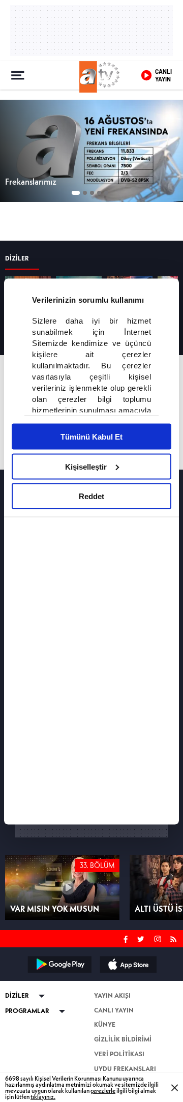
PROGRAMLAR (27, 1045)
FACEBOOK (126, 973)
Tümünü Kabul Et (91, 436)
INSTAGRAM (158, 973)
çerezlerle (102, 1090)
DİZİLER (17, 1030)
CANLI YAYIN (114, 1044)
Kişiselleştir (86, 465)
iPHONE (128, 999)
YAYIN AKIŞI (23, 219)
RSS (175, 973)
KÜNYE (104, 1059)
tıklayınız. (42, 1096)
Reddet (91, 495)
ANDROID (59, 999)
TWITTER (141, 973)
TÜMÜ (158, 219)
